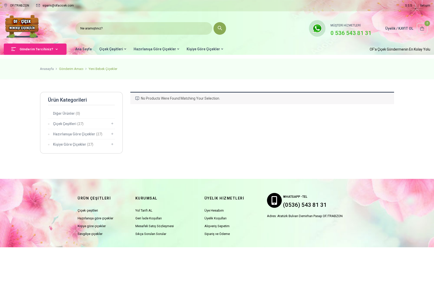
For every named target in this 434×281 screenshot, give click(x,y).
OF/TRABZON (19, 5)
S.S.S (408, 5)
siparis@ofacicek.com (58, 5)
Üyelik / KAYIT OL (399, 28)
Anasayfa (47, 69)
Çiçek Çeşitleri (68, 124)
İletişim (425, 5)
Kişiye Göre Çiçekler (73, 144)
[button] (422, 28)
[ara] (219, 28)
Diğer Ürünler (66, 113)
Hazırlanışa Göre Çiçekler (77, 134)
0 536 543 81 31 (351, 33)
